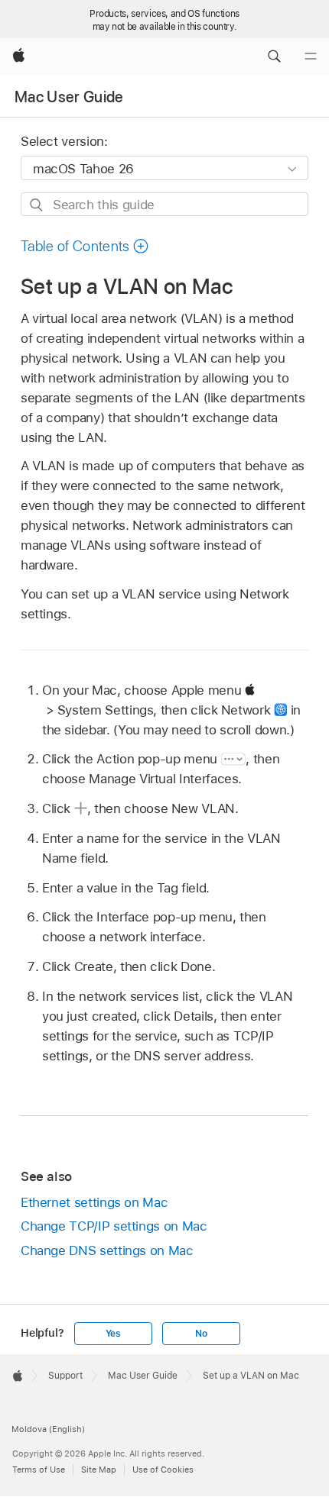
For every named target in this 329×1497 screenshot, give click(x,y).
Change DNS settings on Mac (107, 1250)
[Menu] (310, 56)
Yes (113, 1333)
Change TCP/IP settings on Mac (114, 1226)
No (201, 1333)
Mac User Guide (69, 97)
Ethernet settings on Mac (94, 1202)
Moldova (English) (48, 1429)
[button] (274, 56)
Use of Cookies (163, 1469)
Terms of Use (38, 1469)
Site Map (98, 1469)
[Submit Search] (37, 205)
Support (65, 1375)
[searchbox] (164, 204)
